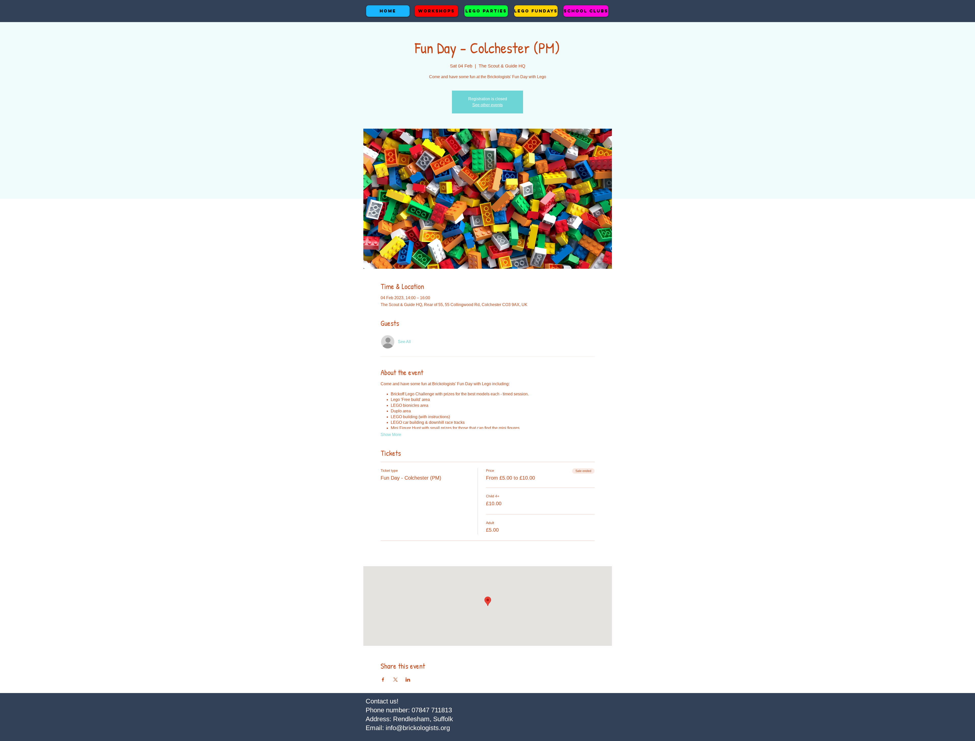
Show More (391, 434)
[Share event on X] (395, 680)
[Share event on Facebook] (383, 680)
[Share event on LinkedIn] (407, 680)
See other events (487, 105)
